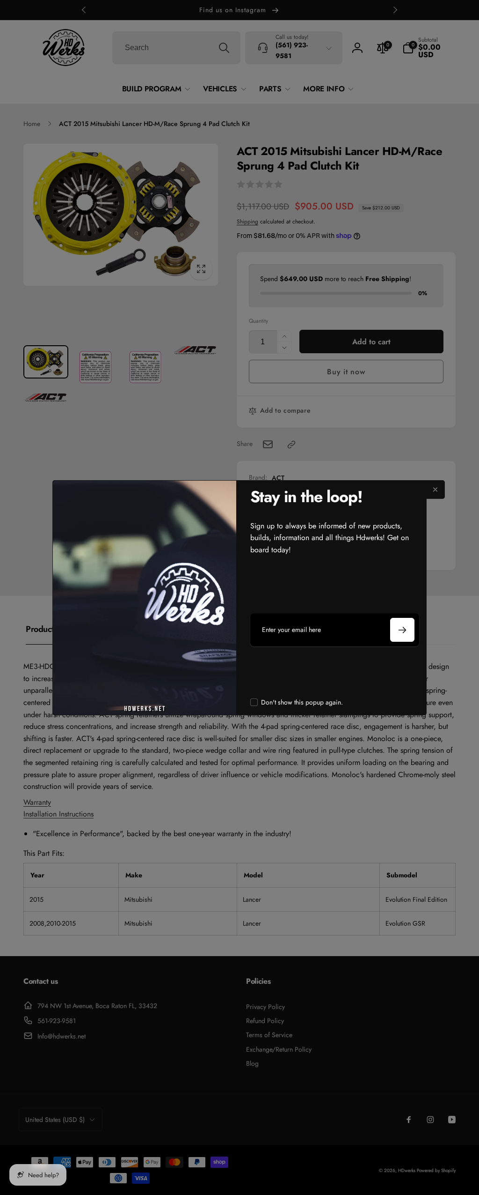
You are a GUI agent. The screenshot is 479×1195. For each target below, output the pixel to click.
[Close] (435, 489)
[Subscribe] (402, 630)
